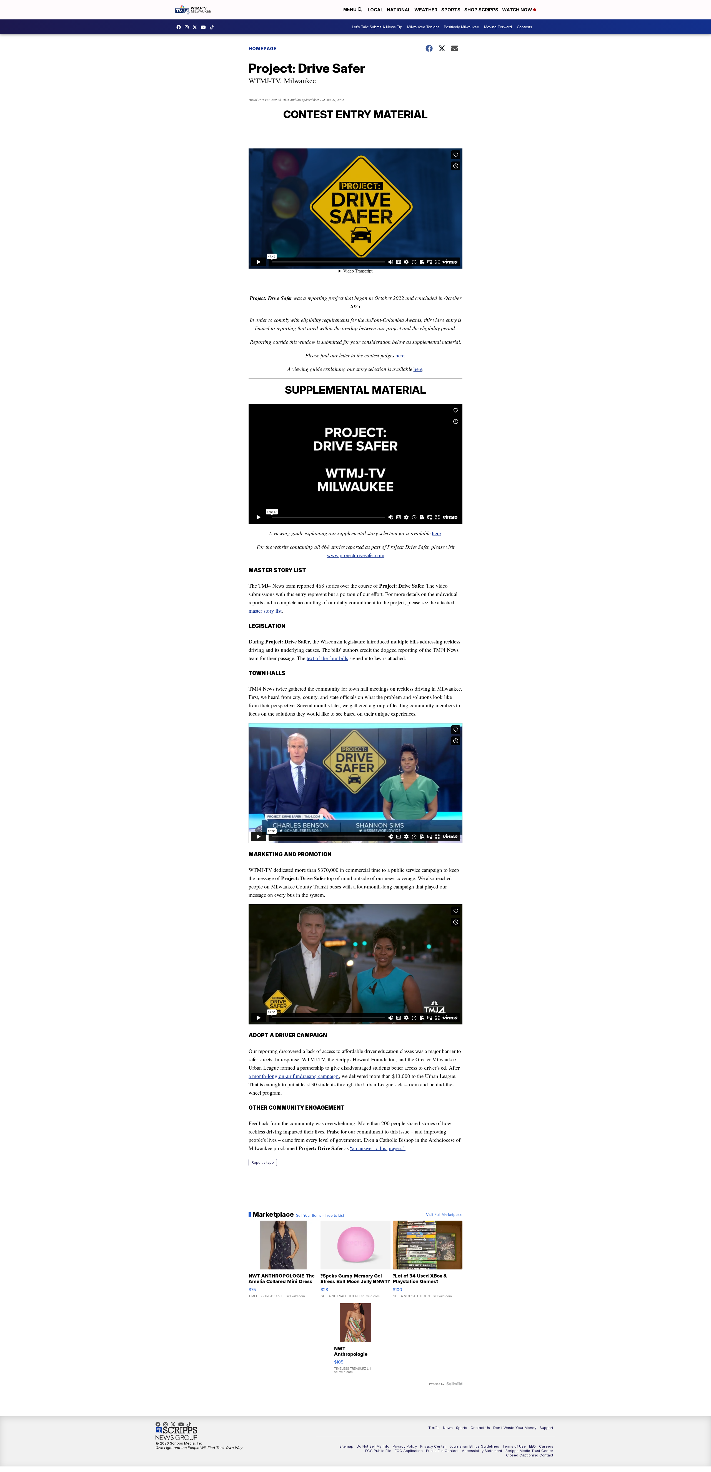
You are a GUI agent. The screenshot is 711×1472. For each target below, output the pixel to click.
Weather (425, 9)
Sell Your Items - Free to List (320, 1215)
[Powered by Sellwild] (454, 1384)
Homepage (263, 48)
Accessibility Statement (482, 1450)
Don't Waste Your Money (514, 1427)
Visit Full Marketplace (444, 1214)
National (398, 9)
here (399, 355)
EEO (532, 1446)
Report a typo (263, 1162)
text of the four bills (327, 658)
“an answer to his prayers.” (377, 1148)
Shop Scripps (481, 9)
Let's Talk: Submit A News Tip (377, 27)
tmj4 (180, 27)
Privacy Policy (405, 1446)
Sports (450, 9)
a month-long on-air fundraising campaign (294, 1075)
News (448, 1427)
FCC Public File (378, 1450)
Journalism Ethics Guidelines (474, 1446)
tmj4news (188, 27)
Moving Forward (498, 27)
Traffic (434, 1427)
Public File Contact (442, 1450)
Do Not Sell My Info (373, 1446)
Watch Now (517, 9)
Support (546, 1427)
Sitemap (346, 1446)
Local (375, 9)
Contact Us (480, 1427)
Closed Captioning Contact (529, 1455)
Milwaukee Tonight (423, 27)
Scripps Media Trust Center (529, 1450)
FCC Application (409, 1450)
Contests (524, 27)
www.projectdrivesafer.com (355, 555)
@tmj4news (213, 27)
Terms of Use (514, 1446)
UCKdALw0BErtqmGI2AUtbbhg (205, 27)
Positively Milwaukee (461, 27)
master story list (265, 610)
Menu (350, 9)
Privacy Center (433, 1446)
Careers (546, 1446)
